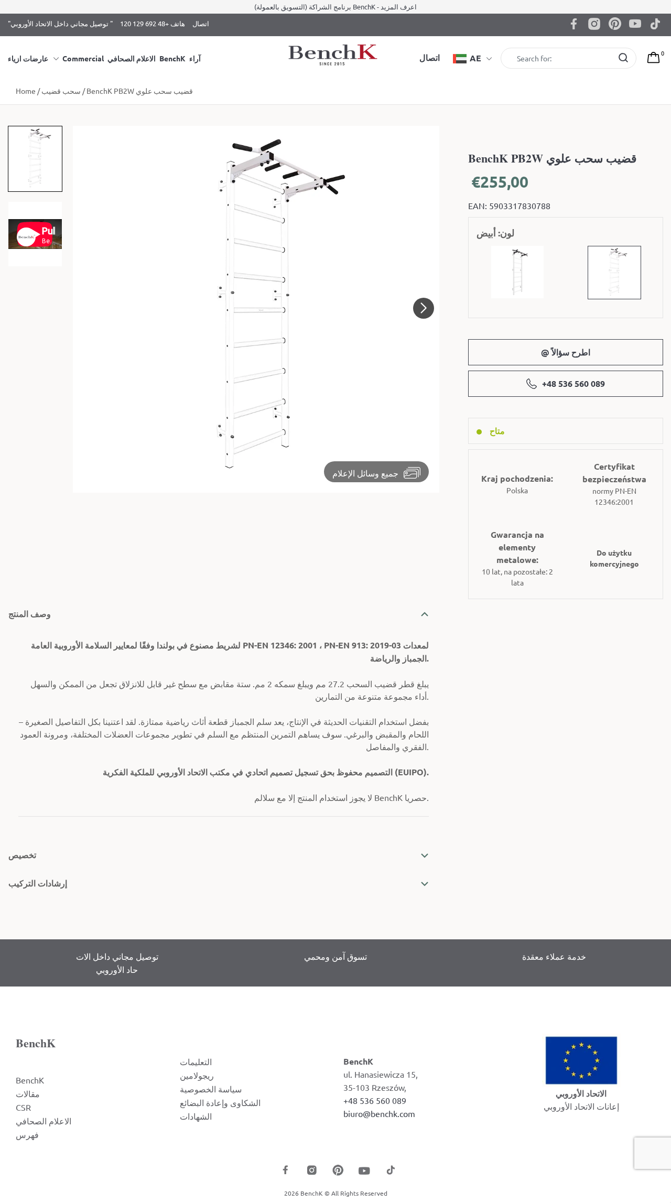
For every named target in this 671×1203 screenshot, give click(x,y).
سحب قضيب (61, 90)
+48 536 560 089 (573, 383)
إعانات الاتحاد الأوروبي (581, 1106)
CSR (23, 1107)
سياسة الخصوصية (211, 1088)
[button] (423, 308)
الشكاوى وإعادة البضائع (220, 1102)
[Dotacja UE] (581, 1059)
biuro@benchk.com (379, 1113)
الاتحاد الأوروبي (581, 1093)
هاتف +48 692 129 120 (152, 23)
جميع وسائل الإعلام (365, 473)
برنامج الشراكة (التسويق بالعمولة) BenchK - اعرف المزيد (335, 6)
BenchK (172, 58)
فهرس (27, 1134)
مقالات (28, 1093)
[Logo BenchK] (335, 54)
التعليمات (196, 1061)
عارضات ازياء (28, 58)
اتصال (200, 23)
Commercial (83, 58)
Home (26, 90)
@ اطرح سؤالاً (565, 351)
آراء (195, 58)
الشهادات (196, 1116)
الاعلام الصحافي (131, 58)
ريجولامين (197, 1075)
